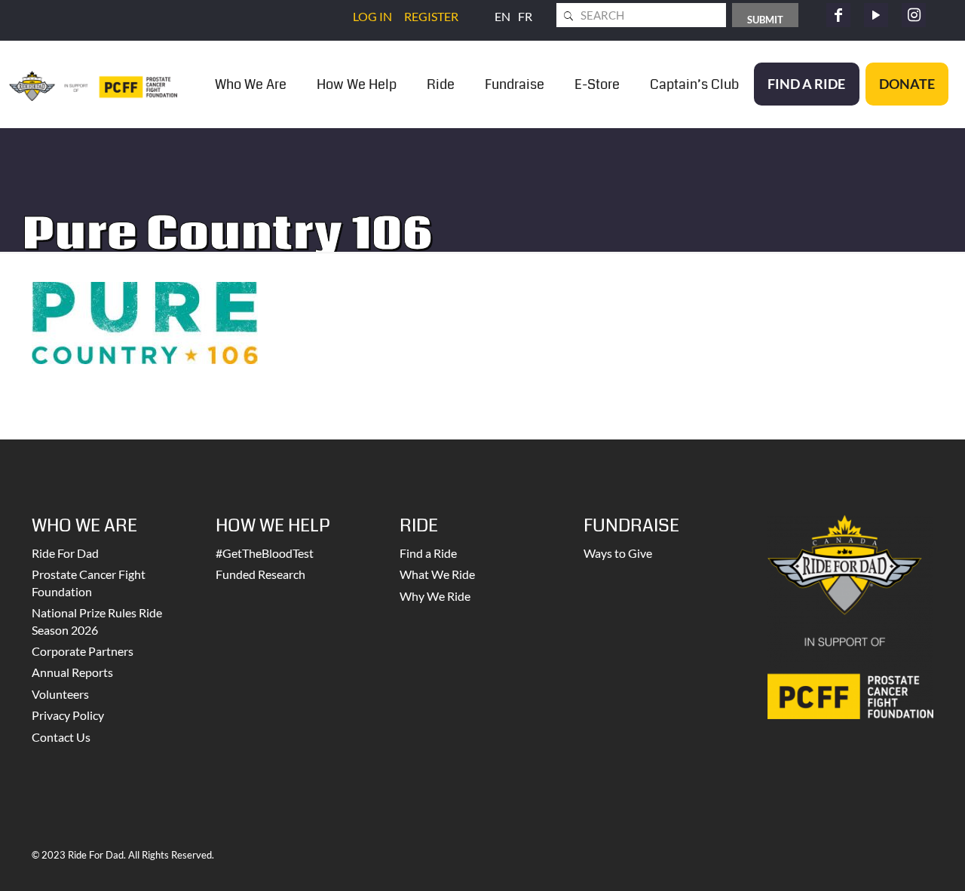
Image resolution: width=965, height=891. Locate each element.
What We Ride (437, 574)
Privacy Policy (68, 715)
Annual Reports (72, 672)
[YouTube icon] (876, 15)
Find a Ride (428, 553)
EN (502, 16)
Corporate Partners (82, 651)
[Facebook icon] (838, 15)
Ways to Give (618, 553)
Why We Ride (435, 596)
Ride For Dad (65, 553)
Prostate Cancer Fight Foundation (89, 582)
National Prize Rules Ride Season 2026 (97, 620)
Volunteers (60, 694)
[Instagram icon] (914, 15)
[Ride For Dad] (93, 84)
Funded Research (260, 574)
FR (525, 16)
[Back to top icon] (892, 860)
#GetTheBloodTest (265, 553)
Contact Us (61, 737)
